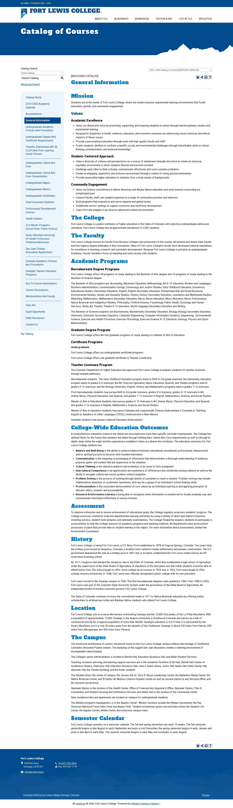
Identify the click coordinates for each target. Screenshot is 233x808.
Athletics (205, 18)
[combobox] (180, 70)
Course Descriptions (37, 289)
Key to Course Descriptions (41, 283)
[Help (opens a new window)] (210, 77)
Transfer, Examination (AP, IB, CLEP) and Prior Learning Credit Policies (41, 150)
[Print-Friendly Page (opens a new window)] (206, 77)
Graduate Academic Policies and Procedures (41, 263)
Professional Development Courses (41, 210)
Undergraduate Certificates (40, 195)
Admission (142, 18)
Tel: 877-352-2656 (67, 763)
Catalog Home (33, 97)
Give (48, 3)
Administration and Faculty (40, 296)
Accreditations (34, 113)
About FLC (101, 18)
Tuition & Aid (164, 18)
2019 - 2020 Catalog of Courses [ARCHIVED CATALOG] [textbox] (174, 70)
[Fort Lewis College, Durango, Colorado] (61, 13)
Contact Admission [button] (34, 772)
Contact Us (32, 324)
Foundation (37, 3)
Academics (121, 18)
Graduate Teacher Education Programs (41, 273)
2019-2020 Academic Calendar (38, 105)
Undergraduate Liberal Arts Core (40, 164)
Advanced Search (30, 84)
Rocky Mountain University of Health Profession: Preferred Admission (40, 239)
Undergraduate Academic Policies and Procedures (39, 128)
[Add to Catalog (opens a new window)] (198, 77)
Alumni (25, 3)
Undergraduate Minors (38, 189)
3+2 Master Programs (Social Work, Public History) (41, 227)
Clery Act (31, 305)
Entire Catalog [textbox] (28, 73)
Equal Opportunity (35, 311)
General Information (38, 120)
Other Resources (35, 318)
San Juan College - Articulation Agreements (39, 250)
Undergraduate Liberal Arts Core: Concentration (40, 174)
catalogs (80, 803)
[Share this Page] (202, 77)
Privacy (205, 795)
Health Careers (34, 218)
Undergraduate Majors (38, 182)
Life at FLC (185, 18)
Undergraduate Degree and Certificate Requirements (41, 138)
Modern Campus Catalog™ (145, 803)
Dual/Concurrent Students (40, 202)
